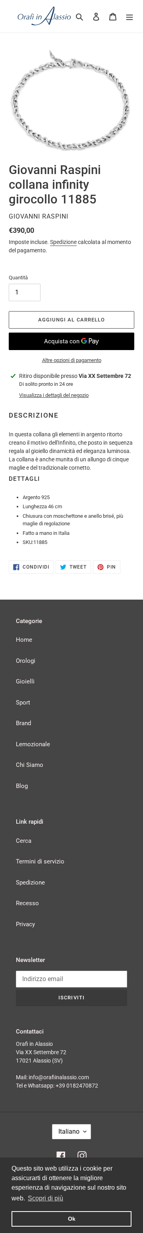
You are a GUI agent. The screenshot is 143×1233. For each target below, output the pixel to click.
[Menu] (129, 16)
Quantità (18, 278)
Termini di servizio (40, 861)
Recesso (27, 903)
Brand (23, 723)
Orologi (25, 660)
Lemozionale (33, 744)
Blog (22, 786)
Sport (23, 702)
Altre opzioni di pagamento (71, 360)
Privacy (25, 924)
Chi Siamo (29, 764)
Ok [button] (71, 1219)
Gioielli (25, 681)
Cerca (23, 840)
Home (24, 639)
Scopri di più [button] (45, 1198)
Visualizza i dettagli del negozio (54, 395)
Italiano (68, 1131)
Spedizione (63, 242)
